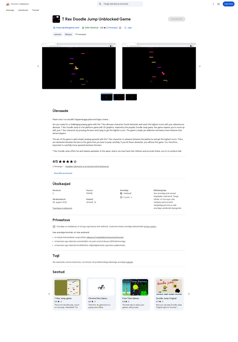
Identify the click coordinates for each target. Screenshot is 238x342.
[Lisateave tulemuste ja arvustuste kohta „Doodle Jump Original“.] (162, 302)
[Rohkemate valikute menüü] (213, 3)
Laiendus (57, 34)
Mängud (68, 34)
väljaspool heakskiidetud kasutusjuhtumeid (104, 237)
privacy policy (150, 226)
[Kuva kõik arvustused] (63, 173)
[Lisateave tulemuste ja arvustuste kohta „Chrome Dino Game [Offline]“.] (95, 302)
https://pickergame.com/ (67, 27)
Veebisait (127, 193)
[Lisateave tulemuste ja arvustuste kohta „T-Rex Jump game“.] (61, 302)
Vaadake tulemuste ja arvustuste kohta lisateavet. (87, 166)
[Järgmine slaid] (199, 66)
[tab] (10, 10)
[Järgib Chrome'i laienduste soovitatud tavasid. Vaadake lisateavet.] (83, 28)
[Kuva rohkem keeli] (95, 202)
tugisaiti (129, 262)
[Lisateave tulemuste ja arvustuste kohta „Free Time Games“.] (129, 302)
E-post (126, 197)
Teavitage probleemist (62, 208)
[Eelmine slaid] (38, 66)
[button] (218, 4)
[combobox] (123, 3)
